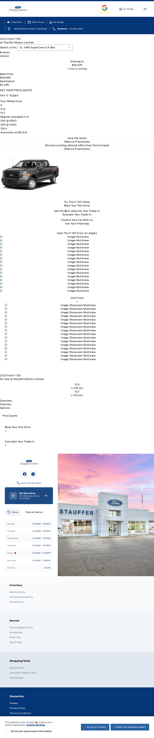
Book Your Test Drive (77, 205)
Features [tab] (5, 404)
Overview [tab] (6, 400)
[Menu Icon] (145, 9)
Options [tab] (5, 408)
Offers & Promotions (77, 149)
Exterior (5, 52)
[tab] (77, 52)
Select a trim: (8, 47)
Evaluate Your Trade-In (77, 214)
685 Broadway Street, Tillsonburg (30, 29)
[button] (126, 9)
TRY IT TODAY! (9, 95)
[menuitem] (77, 594)
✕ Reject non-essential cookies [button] (130, 727)
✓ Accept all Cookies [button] (95, 727)
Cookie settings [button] (35, 725)
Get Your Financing (77, 223)
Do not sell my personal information (31, 731)
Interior (4, 56)
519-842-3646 (76, 29)
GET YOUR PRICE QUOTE (16, 90)
